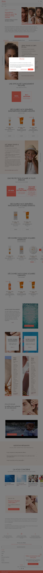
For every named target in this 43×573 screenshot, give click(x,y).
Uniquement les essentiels (24, 69)
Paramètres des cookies (13, 69)
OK (30, 69)
